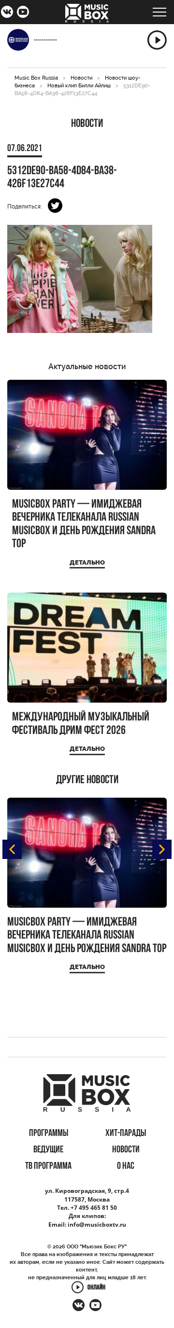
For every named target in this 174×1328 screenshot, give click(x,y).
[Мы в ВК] (7, 13)
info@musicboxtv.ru (97, 1224)
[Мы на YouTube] (23, 13)
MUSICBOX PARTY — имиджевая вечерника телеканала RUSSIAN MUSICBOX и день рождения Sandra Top (84, 524)
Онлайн (96, 1288)
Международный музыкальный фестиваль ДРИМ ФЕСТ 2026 (80, 724)
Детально (87, 562)
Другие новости (87, 780)
